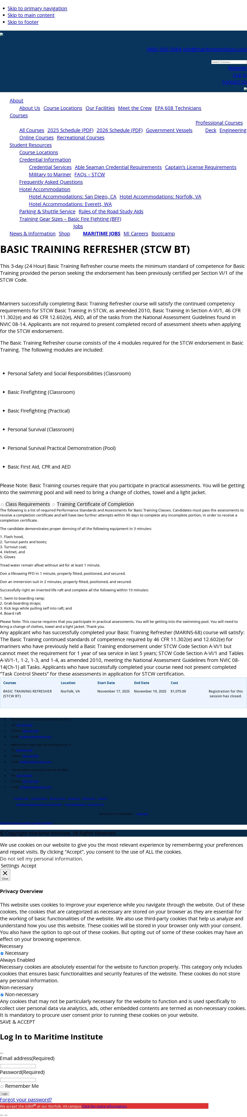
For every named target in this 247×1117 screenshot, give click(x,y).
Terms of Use (57, 798)
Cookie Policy (21, 798)
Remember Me (22, 1086)
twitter (27, 823)
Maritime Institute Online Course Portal (39, 804)
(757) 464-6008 (24, 725)
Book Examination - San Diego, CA (84, 804)
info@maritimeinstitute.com (215, 49)
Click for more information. (104, 1106)
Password (22, 1072)
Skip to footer (23, 22)
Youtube (47, 823)
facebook (5, 823)
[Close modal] (1, 1053)
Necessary (16, 953)
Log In (240, 74)
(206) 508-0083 (24, 775)
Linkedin (37, 823)
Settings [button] (10, 865)
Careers (102, 798)
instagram (18, 823)
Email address (27, 1058)
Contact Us (234, 81)
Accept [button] (28, 865)
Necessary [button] (11, 946)
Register (237, 67)
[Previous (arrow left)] (1, 1115)
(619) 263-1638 (24, 750)
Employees (88, 798)
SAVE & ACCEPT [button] (17, 1021)
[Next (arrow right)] (6, 1115)
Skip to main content (31, 15)
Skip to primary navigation (37, 8)
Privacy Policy (39, 798)
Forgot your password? (26, 1099)
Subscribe (142, 813)
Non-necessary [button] (16, 987)
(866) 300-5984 (164, 49)
